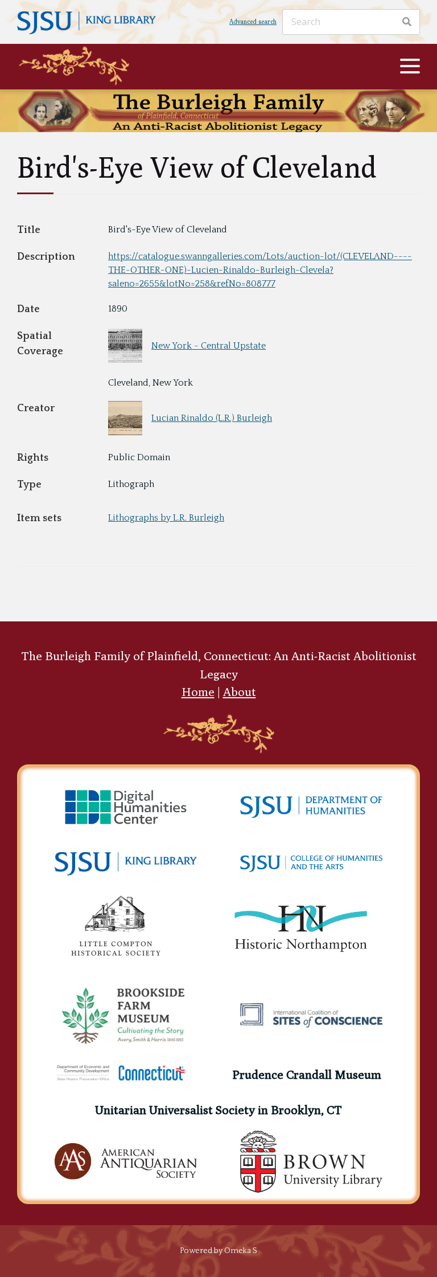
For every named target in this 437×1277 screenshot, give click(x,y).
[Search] (407, 21)
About (239, 692)
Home (198, 692)
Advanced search (253, 21)
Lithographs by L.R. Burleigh (166, 518)
